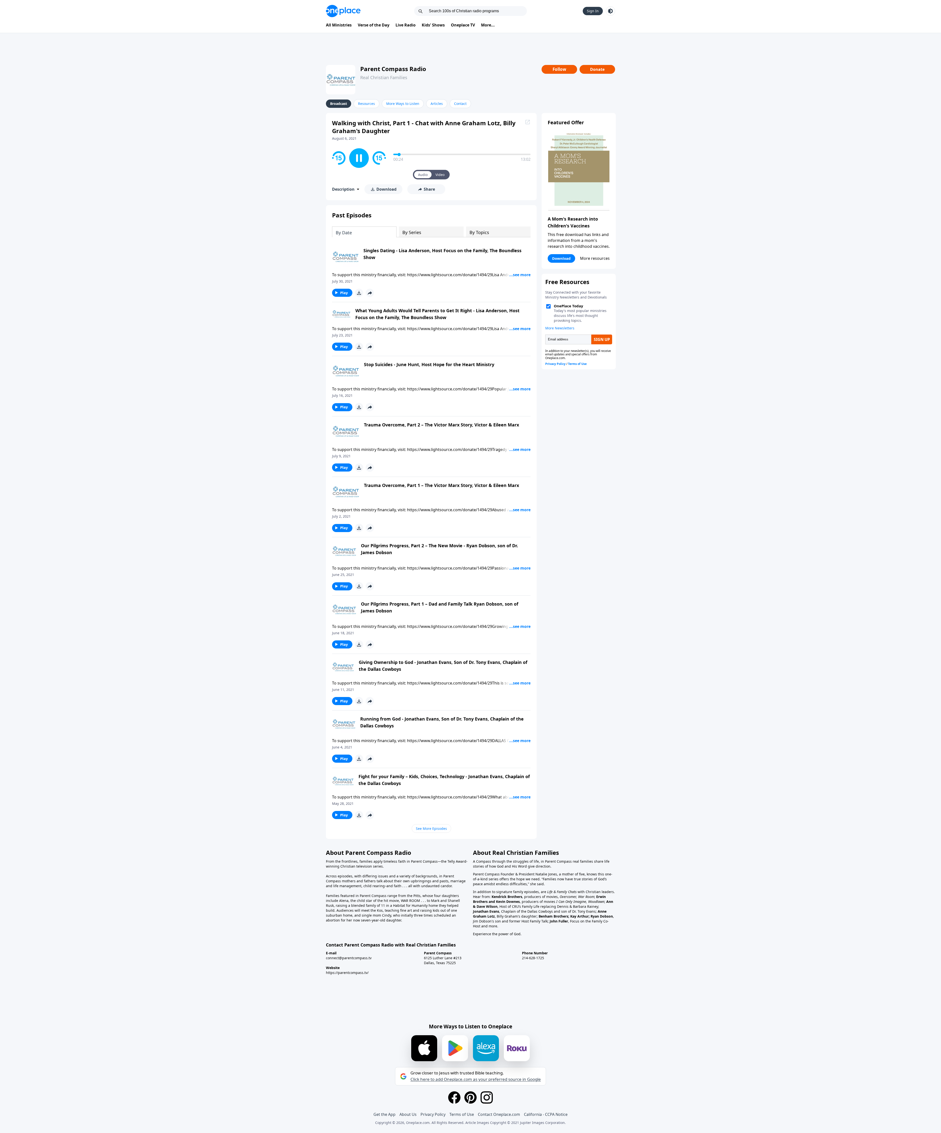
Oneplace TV (463, 25)
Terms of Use (461, 1114)
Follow (559, 69)
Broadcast (338, 103)
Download (561, 258)
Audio (423, 174)
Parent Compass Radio (393, 69)
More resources (595, 258)
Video (440, 174)
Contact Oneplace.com (499, 1114)
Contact (460, 103)
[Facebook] (454, 1097)
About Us (408, 1114)
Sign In (593, 11)
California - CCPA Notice (546, 1114)
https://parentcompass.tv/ (347, 972)
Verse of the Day (373, 25)
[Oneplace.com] (343, 11)
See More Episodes (431, 828)
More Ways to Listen (402, 103)
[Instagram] (487, 1097)
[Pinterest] (470, 1097)
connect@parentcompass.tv (348, 958)
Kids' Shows (433, 25)
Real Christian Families (383, 77)
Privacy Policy (433, 1114)
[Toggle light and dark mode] (610, 11)
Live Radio (406, 25)
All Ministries (339, 25)
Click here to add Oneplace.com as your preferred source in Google (475, 1079)
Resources (366, 103)
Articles (437, 103)
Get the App (384, 1114)
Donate (597, 69)
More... (488, 25)
